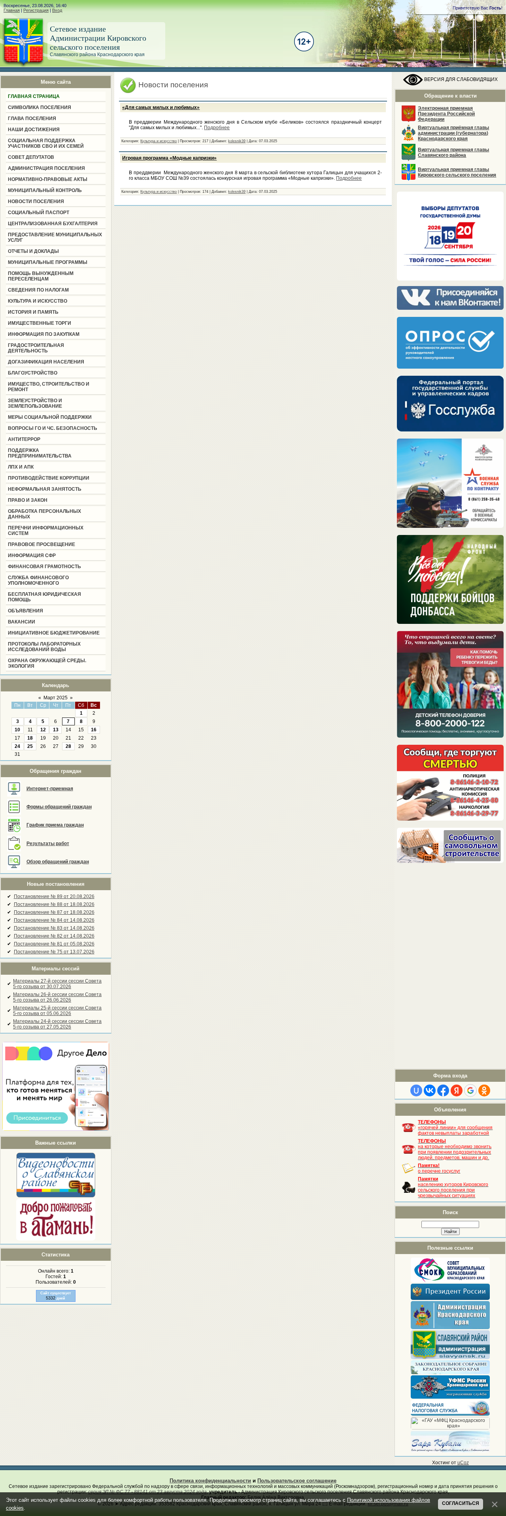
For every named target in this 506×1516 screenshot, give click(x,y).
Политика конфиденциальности (210, 1481)
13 (56, 730)
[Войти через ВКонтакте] (430, 1090)
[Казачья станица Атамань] (55, 1239)
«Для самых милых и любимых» (161, 107)
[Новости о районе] (55, 1174)
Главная (12, 10)
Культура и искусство (158, 141)
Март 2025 (55, 698)
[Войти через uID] (416, 1090)
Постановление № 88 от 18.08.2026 (54, 904)
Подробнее (217, 127)
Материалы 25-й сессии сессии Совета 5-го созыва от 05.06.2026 (57, 1010)
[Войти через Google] (470, 1090)
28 (68, 746)
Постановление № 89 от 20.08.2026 (54, 896)
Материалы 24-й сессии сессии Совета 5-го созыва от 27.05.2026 (57, 1024)
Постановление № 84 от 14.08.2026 (54, 920)
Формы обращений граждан (59, 807)
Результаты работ (47, 843)
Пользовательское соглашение (296, 1481)
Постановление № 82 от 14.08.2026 (54, 936)
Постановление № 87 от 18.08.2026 (54, 912)
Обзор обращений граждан (57, 861)
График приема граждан (55, 825)
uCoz (463, 1462)
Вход (57, 10)
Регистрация (36, 10)
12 (43, 730)
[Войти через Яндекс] (457, 1090)
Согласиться (460, 1503)
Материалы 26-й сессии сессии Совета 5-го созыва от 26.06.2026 (57, 997)
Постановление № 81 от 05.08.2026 (54, 944)
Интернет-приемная (49, 788)
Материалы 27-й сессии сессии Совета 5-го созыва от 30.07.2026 (57, 983)
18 (30, 738)
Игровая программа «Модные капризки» (169, 158)
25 (30, 746)
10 (17, 730)
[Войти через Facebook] (443, 1090)
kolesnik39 (236, 141)
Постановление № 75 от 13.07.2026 (54, 952)
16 (93, 730)
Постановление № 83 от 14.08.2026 (54, 928)
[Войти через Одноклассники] (484, 1090)
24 (17, 746)
